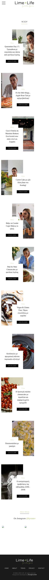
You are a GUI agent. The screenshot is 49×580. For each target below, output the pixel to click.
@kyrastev (30, 518)
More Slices (24, 512)
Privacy (32, 568)
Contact (41, 568)
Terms (23, 568)
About (14, 568)
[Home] (24, 4)
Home (7, 568)
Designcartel (32, 574)
